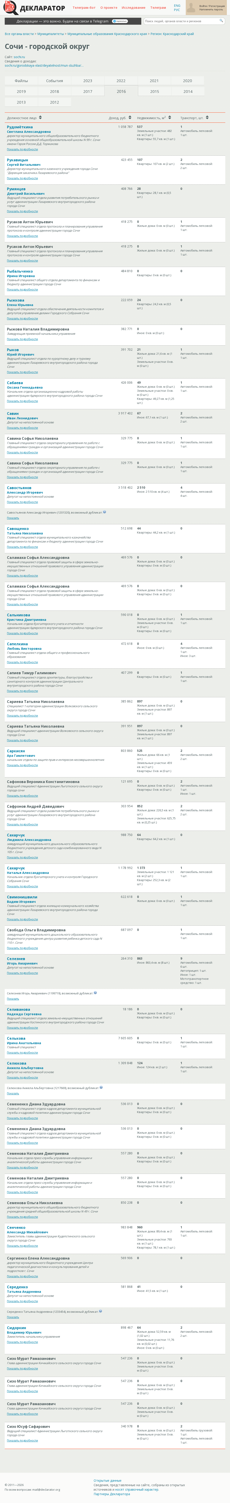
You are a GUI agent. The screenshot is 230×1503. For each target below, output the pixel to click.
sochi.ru (19, 57)
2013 (21, 102)
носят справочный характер (136, 1489)
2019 (21, 91)
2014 (188, 91)
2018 (54, 91)
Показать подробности (22, 149)
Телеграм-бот (84, 7)
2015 (154, 91)
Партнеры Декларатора (112, 1494)
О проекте (108, 7)
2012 (54, 102)
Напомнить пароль (211, 9)
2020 (187, 80)
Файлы (21, 80)
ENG (177, 5)
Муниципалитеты (50, 34)
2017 (87, 91)
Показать (13, 518)
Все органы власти (19, 34)
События (54, 80)
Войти (203, 6)
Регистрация (217, 6)
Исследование (133, 7)
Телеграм (158, 7)
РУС (177, 10)
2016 (121, 91)
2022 (121, 80)
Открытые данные (108, 1480)
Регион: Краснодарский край (172, 34)
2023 (87, 80)
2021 (154, 80)
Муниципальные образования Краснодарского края (107, 34)
